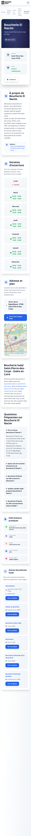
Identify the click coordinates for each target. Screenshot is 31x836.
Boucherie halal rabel (13, 623)
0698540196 (11, 594)
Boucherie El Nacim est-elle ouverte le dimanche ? (14, 478)
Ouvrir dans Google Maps (15, 317)
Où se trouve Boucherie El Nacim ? (14, 431)
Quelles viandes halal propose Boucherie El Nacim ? (14, 491)
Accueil (3, 12)
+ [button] (24, 326)
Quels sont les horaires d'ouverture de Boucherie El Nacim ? (15, 466)
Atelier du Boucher (12, 607)
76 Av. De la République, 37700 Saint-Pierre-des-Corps (17, 148)
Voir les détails (12, 598)
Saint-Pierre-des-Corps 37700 (20, 12)
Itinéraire (13, 79)
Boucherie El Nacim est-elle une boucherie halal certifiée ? (14, 503)
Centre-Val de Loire (9, 12)
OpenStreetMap (12, 353)
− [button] (24, 328)
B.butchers (9, 639)
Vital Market (10, 586)
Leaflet (6, 353)
